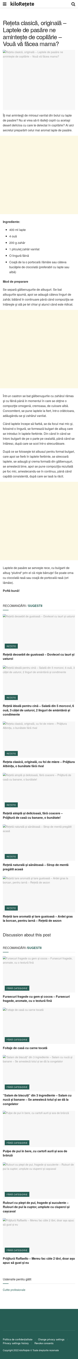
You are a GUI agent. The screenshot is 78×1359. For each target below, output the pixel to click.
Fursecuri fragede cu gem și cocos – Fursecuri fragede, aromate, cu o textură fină (36, 998)
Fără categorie (17, 988)
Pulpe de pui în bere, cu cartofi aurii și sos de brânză (35, 1153)
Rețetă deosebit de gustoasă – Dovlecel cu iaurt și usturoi (38, 656)
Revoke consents (44, 1343)
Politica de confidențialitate (17, 1339)
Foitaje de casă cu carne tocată (25, 1048)
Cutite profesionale (14, 1290)
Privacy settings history (16, 1343)
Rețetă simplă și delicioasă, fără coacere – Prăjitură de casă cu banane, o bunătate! (33, 815)
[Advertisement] (39, 175)
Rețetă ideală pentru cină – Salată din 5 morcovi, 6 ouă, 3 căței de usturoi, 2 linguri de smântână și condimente (38, 710)
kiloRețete (22, 3)
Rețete (11, 646)
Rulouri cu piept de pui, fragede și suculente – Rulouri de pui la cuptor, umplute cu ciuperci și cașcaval (36, 1206)
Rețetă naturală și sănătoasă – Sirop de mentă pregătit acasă (36, 867)
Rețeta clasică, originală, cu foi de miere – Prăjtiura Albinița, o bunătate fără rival (39, 764)
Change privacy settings (51, 1339)
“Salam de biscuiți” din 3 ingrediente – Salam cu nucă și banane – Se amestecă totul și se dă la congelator (37, 1099)
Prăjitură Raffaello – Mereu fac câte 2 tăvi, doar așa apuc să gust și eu (39, 1260)
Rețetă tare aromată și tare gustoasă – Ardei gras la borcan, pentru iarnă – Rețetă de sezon (38, 918)
